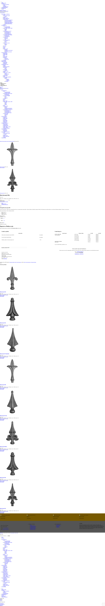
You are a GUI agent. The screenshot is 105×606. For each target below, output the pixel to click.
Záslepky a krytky (5, 19)
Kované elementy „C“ (8, 110)
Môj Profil (57, 526)
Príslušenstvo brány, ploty (5, 64)
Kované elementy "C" (8, 31)
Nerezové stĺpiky (4, 60)
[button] (2, 295)
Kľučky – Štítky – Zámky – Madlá (7, 28)
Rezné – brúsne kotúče (6, 18)
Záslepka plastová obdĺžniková (9, 22)
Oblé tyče (6, 37)
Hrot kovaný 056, (3, 477)
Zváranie (4, 24)
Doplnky (6, 77)
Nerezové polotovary (4, 52)
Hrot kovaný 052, (2, 193)
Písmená (4, 134)
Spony (4, 105)
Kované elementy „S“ (8, 560)
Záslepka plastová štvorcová (8, 23)
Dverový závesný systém (6, 15)
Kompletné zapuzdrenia (6, 66)
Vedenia (4, 71)
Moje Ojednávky (58, 525)
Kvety (6, 41)
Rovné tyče (6, 38)
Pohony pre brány (4, 61)
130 (4, 220)
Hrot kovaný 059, (3, 291)
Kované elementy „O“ (8, 111)
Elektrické (8, 79)
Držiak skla (6, 58)
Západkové (8, 80)
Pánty (4, 55)
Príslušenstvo (5, 63)
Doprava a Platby (32, 525)
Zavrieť (1, 600)
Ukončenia (4, 119)
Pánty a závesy (5, 67)
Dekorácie (6, 40)
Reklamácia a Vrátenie (33, 528)
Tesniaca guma (7, 59)
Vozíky (4, 76)
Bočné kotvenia (5, 53)
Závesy (6, 68)
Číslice (4, 14)
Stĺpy (5, 39)
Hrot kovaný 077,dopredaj (4, 353)
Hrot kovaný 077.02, (3, 415)
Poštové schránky (5, 17)
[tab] (53, 203)
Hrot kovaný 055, (3, 322)
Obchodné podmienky (6, 4)
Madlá (6, 16)
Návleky (6, 44)
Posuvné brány (5, 130)
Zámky (6, 78)
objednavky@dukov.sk (6, 529)
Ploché (6, 106)
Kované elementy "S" (8, 33)
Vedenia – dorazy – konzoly (7, 72)
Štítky (5, 30)
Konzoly (6, 74)
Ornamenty (4, 46)
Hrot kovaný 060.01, (3, 446)
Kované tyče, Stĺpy (5, 113)
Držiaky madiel (5, 100)
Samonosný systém (5, 125)
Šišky (5, 45)
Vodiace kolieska (5, 75)
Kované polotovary (4, 25)
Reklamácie (4, 592)
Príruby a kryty (5, 56)
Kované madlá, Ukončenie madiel (7, 34)
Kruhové (6, 49)
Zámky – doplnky (5, 127)
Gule (5, 43)
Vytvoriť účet (1, 603)
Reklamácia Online (5, 6)
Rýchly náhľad (2, 296)
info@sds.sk (5, 258)
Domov (1, 141)
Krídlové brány (5, 62)
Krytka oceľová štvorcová (8, 21)
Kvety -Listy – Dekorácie (6, 95)
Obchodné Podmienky (33, 526)
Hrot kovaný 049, (3, 384)
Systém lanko (5, 122)
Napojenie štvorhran (7, 27)
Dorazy (6, 73)
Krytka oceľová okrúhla (8, 20)
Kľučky (6, 102)
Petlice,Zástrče (5, 69)
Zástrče (6, 70)
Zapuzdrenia (6, 81)
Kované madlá (7, 35)
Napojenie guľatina (7, 26)
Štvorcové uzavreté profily (8, 51)
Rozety (4, 47)
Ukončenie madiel (7, 36)
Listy (5, 42)
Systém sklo (4, 57)
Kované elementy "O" (8, 32)
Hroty (4, 91)
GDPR (4, 5)
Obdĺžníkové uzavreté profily (9, 50)
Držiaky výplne (5, 54)
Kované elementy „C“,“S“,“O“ (7, 109)
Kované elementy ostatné (8, 112)
